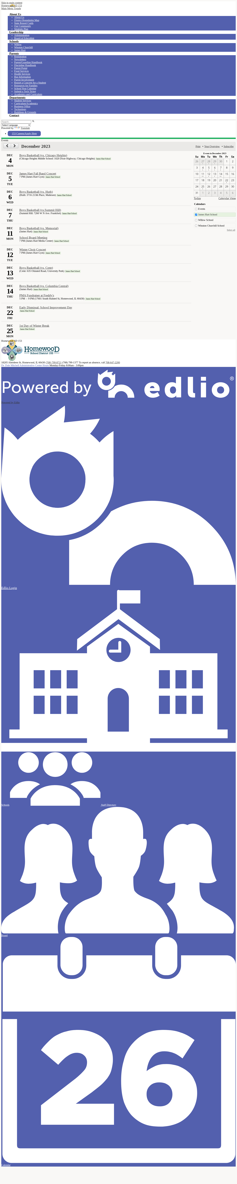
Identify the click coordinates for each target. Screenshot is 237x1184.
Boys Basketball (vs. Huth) (36, 191)
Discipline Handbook (25, 65)
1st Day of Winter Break (34, 325)
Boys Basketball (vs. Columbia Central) (43, 286)
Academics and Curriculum (28, 94)
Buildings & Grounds (25, 112)
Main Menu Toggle (11, 8)
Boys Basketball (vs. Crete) (36, 267)
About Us (19, 17)
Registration (20, 56)
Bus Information (22, 77)
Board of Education (24, 38)
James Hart (19, 50)
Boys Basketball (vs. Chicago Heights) (43, 155)
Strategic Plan (21, 29)
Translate (25, 128)
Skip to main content (11, 2)
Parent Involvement (24, 79)
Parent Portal (20, 68)
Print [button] (198, 146)
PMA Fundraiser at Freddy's (36, 295)
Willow (18, 44)
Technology (20, 109)
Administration (21, 35)
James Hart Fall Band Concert (37, 173)
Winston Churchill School (211, 225)
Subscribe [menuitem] (229, 146)
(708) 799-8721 (54, 362)
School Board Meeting (33, 237)
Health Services (22, 74)
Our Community (22, 26)
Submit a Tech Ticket (25, 91)
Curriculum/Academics (26, 103)
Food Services (21, 71)
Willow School (205, 220)
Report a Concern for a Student (30, 82)
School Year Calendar (25, 88)
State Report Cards (23, 23)
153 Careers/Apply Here (24, 133)
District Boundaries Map (26, 20)
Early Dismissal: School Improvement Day (45, 307)
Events (201, 208)
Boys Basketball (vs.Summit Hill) (40, 210)
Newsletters (20, 59)
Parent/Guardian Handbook (28, 62)
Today (197, 198)
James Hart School (207, 214)
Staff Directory (108, 805)
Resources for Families (25, 85)
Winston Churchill (23, 47)
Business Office (22, 106)
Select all (231, 230)
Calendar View (227, 198)
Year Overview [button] (212, 146)
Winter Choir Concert (32, 249)
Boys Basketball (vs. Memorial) (38, 228)
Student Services (22, 100)
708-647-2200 (112, 362)
